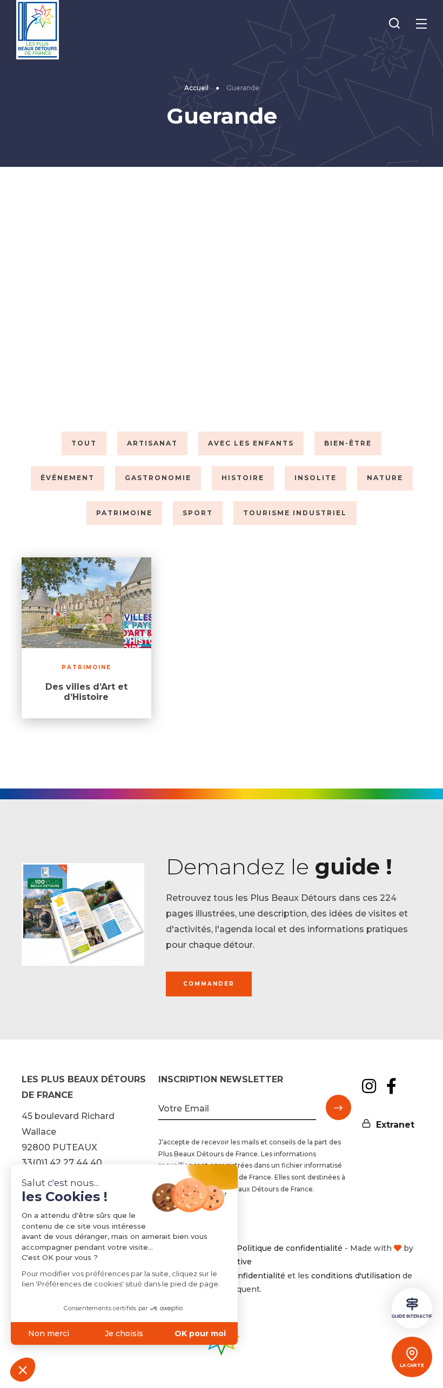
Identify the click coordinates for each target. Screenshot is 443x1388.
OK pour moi (200, 1333)
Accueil (196, 88)
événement (68, 478)
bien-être (348, 443)
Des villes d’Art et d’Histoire (86, 692)
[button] (23, 1370)
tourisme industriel (295, 513)
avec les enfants (251, 443)
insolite (315, 478)
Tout (84, 443)
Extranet (395, 1125)
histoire (243, 478)
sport (198, 513)
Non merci (48, 1333)
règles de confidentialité (237, 1276)
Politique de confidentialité (290, 1248)
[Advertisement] (221, 296)
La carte (412, 1365)
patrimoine (124, 513)
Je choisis (124, 1333)
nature (385, 478)
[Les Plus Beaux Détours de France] (37, 29)
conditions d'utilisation (355, 1276)
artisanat (152, 443)
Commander (208, 983)
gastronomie (158, 478)
